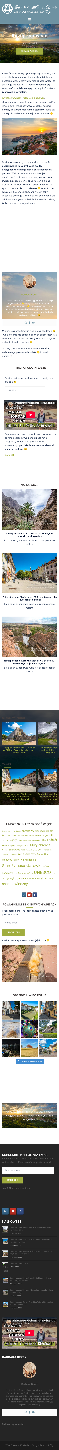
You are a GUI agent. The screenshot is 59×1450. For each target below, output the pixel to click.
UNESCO (42, 872)
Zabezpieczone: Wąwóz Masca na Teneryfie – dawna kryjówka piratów (29, 534)
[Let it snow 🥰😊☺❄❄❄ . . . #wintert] (11, 1029)
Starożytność (13, 865)
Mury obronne (40, 845)
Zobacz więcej (29, 51)
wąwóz (30, 878)
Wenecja (5, 879)
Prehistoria (47, 850)
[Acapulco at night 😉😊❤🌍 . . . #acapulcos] (11, 1048)
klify (44, 840)
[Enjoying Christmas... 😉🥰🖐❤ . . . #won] (30, 1029)
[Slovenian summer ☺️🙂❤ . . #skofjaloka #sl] (30, 1010)
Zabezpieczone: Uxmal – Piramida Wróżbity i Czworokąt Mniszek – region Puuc (19, 750)
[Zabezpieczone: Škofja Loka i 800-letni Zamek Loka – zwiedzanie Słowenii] (29, 572)
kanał (19, 840)
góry (14, 840)
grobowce (6, 840)
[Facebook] (29, 322)
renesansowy (27, 854)
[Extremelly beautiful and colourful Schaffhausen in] (48, 1010)
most (27, 845)
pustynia (13, 854)
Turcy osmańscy (25, 873)
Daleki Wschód (18, 835)
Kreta (4, 845)
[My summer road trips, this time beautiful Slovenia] (11, 1010)
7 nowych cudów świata (11, 831)
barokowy (28, 830)
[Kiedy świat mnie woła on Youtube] (29, 894)
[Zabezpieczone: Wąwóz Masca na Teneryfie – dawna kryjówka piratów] (29, 509)
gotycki (49, 835)
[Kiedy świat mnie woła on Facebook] (35, 894)
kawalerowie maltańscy (32, 840)
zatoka (49, 878)
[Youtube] (33, 322)
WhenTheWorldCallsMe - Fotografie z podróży (29, 1445)
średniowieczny (15, 884)
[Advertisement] (29, 238)
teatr (15, 873)
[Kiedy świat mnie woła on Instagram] (24, 894)
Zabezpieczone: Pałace (19, 1263)
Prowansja (5, 855)
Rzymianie (28, 859)
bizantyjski (41, 830)
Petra (23, 850)
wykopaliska (17, 878)
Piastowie (29, 850)
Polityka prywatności (13, 1424)
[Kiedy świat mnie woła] (29, 8)
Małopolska (12, 846)
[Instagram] (25, 322)
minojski (20, 846)
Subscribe (12, 1180)
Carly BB (9, 455)
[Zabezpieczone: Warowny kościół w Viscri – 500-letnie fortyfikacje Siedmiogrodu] (29, 636)
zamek (39, 878)
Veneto (54, 873)
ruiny (16, 859)
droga (27, 835)
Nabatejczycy (8, 850)
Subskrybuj (13, 932)
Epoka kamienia (37, 835)
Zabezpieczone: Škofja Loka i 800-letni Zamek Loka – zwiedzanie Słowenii (29, 598)
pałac (17, 849)
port (40, 849)
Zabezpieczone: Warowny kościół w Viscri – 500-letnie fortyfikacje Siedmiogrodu (29, 662)
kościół (52, 840)
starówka (34, 865)
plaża (35, 850)
